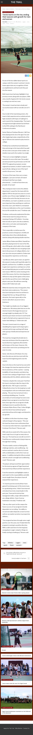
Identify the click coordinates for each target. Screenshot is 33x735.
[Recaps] (16, 636)
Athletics (19, 21)
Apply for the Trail (9, 728)
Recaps (4, 650)
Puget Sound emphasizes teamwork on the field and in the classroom (16, 712)
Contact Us (26, 728)
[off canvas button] (2, 2)
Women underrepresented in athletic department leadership (15, 621)
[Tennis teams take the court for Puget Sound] (16, 670)
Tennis (7, 23)
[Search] (30, 2)
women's (12, 23)
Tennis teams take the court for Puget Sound (14, 683)
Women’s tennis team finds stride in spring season (15, 593)
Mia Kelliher (5, 21)
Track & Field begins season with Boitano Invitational (16, 655)
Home (3, 9)
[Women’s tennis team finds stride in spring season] (16, 579)
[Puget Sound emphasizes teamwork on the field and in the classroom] (16, 698)
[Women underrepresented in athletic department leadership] (16, 607)
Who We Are (18, 728)
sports (3, 23)
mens (28, 21)
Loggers (24, 21)
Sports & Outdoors (8, 12)
